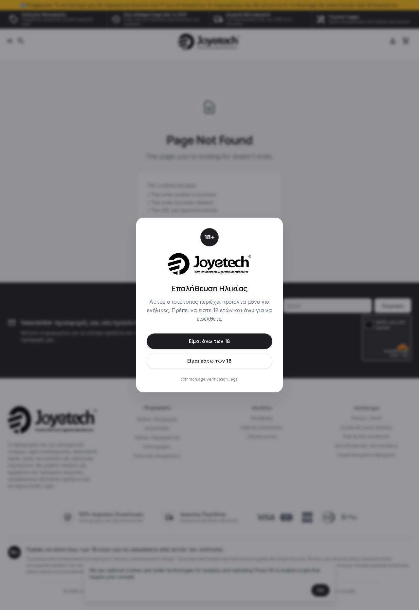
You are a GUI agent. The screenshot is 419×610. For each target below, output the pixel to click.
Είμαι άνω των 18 (209, 341)
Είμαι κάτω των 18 (209, 361)
